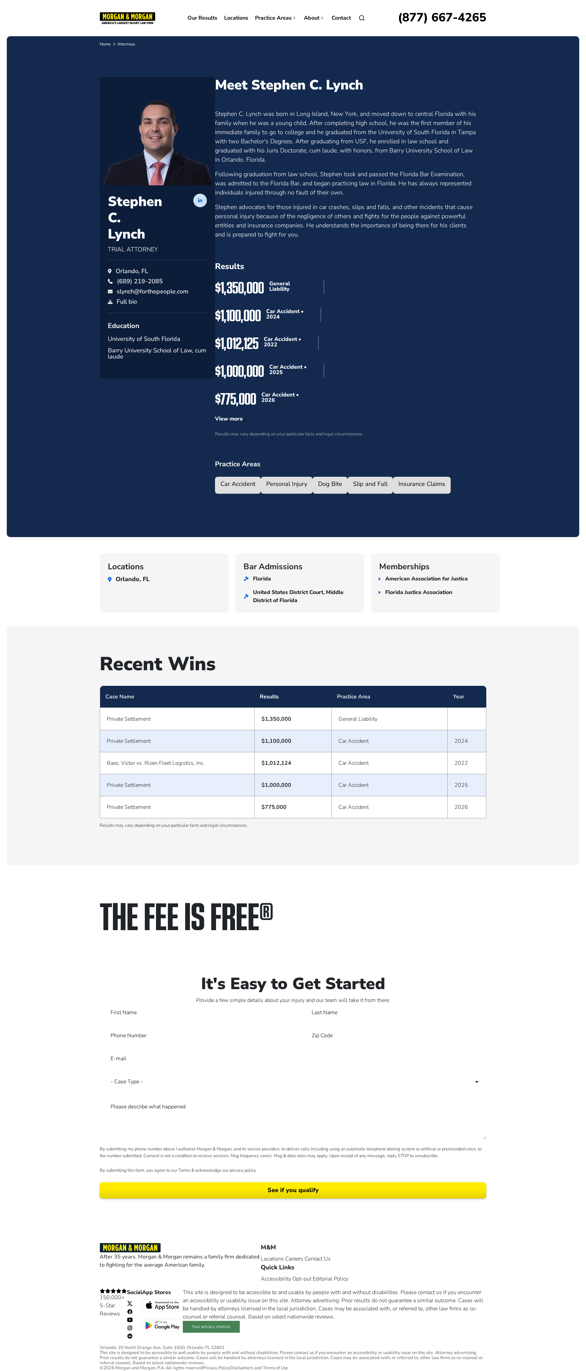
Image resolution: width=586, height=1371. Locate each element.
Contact (341, 18)
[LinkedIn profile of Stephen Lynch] (200, 200)
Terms (184, 1170)
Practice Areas (273, 18)
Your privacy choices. (211, 1327)
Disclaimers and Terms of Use (259, 1368)
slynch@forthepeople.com (153, 291)
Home (105, 44)
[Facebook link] (130, 1311)
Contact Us (318, 1259)
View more (229, 419)
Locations (236, 18)
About (311, 18)
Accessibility (276, 1279)
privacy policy (243, 1170)
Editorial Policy (330, 1279)
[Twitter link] (130, 1303)
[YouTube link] (130, 1319)
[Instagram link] (130, 1327)
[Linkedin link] (130, 1335)
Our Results (202, 18)
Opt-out (301, 1279)
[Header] (127, 17)
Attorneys (126, 44)
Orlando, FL (132, 271)
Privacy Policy (216, 1368)
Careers (294, 1259)
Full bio (127, 302)
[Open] (362, 18)
